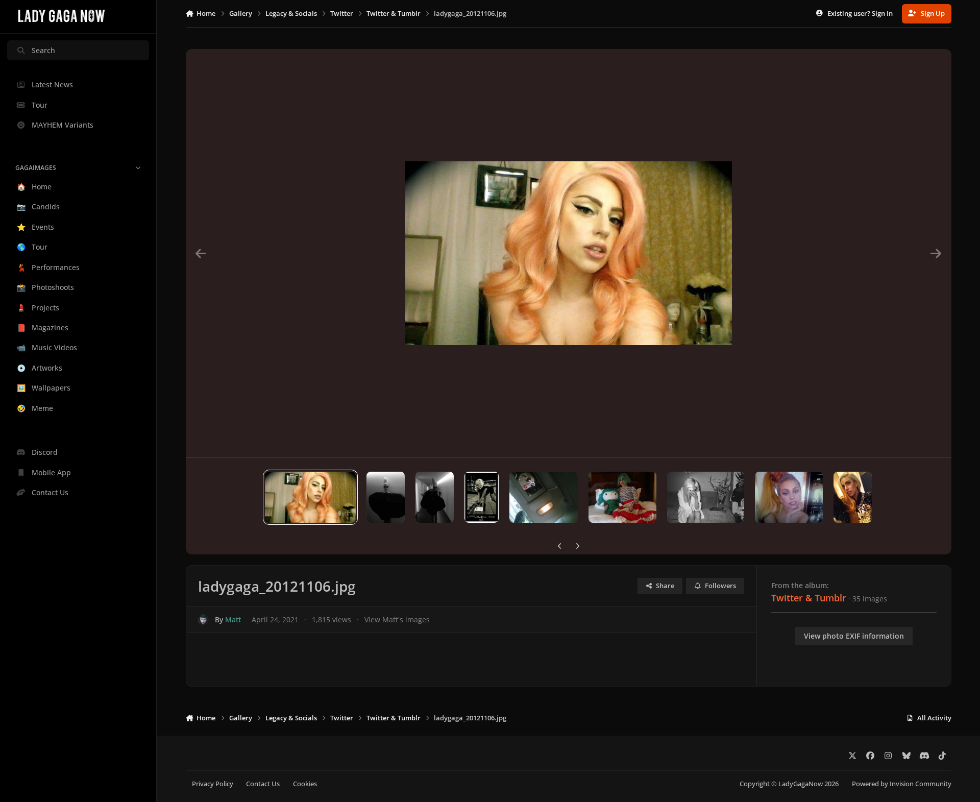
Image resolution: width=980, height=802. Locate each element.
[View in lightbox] (568, 253)
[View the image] (385, 497)
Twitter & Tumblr (808, 598)
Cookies (305, 784)
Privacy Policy (212, 784)
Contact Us (263, 784)
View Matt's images (397, 619)
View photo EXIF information (854, 636)
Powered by (901, 784)
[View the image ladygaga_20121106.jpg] (310, 497)
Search (43, 50)
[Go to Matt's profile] (203, 619)
